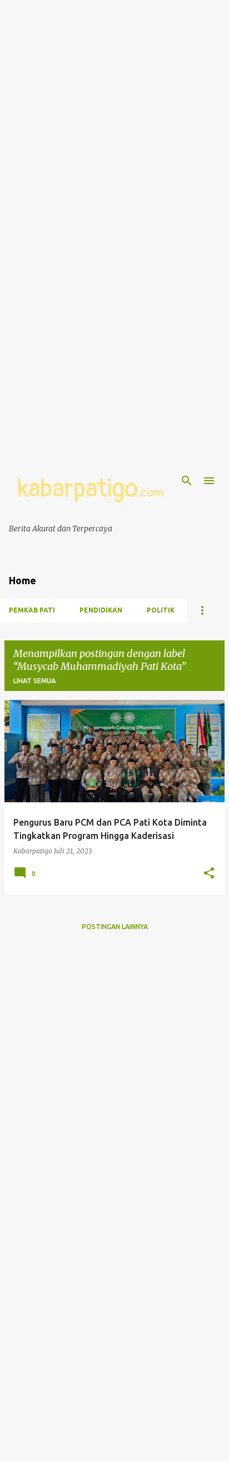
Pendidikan (100, 610)
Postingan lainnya (115, 926)
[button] (209, 873)
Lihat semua (34, 680)
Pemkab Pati (32, 610)
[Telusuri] (186, 480)
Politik (161, 610)
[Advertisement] (114, 114)
